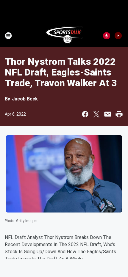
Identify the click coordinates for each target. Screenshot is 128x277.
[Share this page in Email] (108, 114)
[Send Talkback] (106, 35)
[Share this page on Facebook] (85, 114)
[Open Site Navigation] (8, 35)
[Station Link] (64, 35)
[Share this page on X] (96, 114)
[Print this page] (119, 114)
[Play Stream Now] (118, 35)
